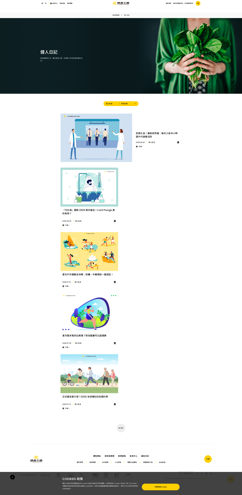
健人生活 (152, 142)
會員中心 (133, 456)
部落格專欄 (115, 15)
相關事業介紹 (148, 462)
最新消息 (145, 456)
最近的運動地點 (178, 3)
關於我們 (80, 462)
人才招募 (118, 462)
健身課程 (168, 3)
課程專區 (97, 456)
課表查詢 (62, 3)
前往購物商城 (189, 3)
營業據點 (122, 456)
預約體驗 (70, 3)
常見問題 (92, 462)
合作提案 (105, 462)
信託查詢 (162, 462)
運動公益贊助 (132, 462)
